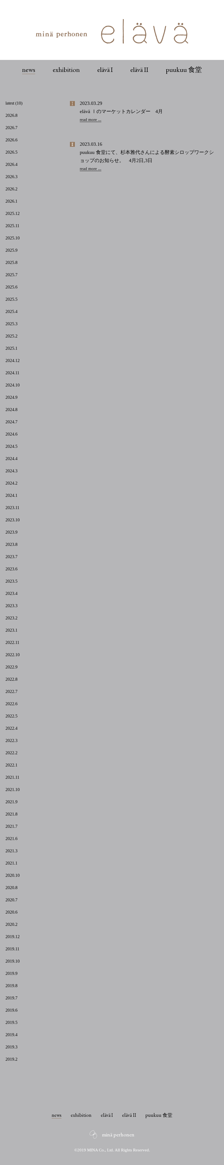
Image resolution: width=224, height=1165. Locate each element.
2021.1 (11, 863)
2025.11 (12, 225)
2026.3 (11, 176)
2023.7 (11, 556)
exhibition (66, 69)
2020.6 (11, 912)
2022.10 (12, 654)
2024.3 (11, 471)
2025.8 (11, 262)
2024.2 (11, 483)
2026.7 (11, 127)
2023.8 (11, 544)
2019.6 (11, 1010)
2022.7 (11, 691)
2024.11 (12, 372)
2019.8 (11, 985)
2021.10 (12, 789)
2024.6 (11, 434)
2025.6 (11, 287)
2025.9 (11, 250)
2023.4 (11, 593)
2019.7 (11, 998)
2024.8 (11, 409)
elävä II (139, 69)
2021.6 (11, 838)
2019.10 (12, 961)
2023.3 (11, 605)
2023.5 (11, 581)
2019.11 (12, 949)
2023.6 (11, 569)
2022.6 (11, 703)
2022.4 (11, 728)
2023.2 (11, 618)
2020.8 (11, 887)
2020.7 (11, 900)
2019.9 (11, 973)
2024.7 (11, 421)
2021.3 (11, 850)
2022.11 (12, 642)
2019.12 (12, 936)
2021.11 (12, 777)
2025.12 (12, 213)
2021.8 (11, 814)
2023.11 (12, 507)
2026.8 (11, 115)
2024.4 (11, 458)
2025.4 (11, 311)
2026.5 (11, 152)
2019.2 (11, 1059)
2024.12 (12, 360)
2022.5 (11, 716)
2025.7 (11, 274)
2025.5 (11, 299)
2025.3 (11, 323)
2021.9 (11, 801)
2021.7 (11, 826)
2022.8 (11, 679)
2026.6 (11, 140)
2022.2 (11, 752)
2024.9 (11, 397)
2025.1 (11, 348)
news (28, 69)
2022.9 (11, 667)
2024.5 (11, 446)
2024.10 (12, 385)
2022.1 (11, 765)
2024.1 (11, 495)
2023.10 (12, 520)
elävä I (105, 69)
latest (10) (13, 103)
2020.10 (12, 875)
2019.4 (11, 1034)
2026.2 (11, 189)
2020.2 (11, 924)
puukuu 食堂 (184, 69)
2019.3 (11, 1047)
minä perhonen (118, 1134)
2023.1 (11, 630)
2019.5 (11, 1022)
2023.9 (11, 532)
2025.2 (11, 336)
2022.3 (11, 740)
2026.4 (11, 164)
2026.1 (11, 201)
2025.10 (12, 238)
